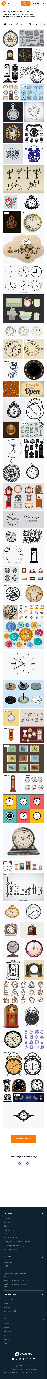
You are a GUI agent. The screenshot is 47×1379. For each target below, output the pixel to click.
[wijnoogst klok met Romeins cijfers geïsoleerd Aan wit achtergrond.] (34, 349)
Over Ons (6, 1307)
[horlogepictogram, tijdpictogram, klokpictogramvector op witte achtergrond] (34, 555)
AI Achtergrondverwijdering (13, 1245)
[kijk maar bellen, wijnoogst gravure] (11, 470)
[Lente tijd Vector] (11, 202)
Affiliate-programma (10, 1270)
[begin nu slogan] (32, 536)
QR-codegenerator (10, 1249)
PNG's (22, 24)
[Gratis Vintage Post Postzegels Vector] (23, 758)
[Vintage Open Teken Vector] (32, 389)
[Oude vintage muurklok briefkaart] (34, 112)
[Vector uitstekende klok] (13, 555)
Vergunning (7, 1262)
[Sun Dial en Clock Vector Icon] (32, 717)
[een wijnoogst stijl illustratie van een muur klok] (7, 1085)
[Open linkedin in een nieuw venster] (20, 1359)
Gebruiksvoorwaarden (11, 1372)
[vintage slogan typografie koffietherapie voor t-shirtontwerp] (13, 133)
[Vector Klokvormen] (23, 279)
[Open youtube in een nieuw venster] (34, 1359)
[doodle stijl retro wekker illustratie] (35, 409)
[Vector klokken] (23, 808)
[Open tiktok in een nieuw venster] (27, 1359)
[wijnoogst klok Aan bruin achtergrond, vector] (13, 349)
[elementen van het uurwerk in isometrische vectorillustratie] (23, 249)
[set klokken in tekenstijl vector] (11, 92)
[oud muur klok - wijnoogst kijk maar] (14, 409)
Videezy (6, 1226)
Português (7, 1332)
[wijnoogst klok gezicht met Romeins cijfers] (33, 911)
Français (6, 1339)
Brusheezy (7, 1218)
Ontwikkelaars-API (10, 1238)
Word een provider (10, 1311)
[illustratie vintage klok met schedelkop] (12, 222)
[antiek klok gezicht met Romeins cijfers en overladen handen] (13, 1039)
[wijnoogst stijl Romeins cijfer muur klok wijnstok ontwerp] (11, 930)
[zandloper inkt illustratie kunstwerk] (13, 370)
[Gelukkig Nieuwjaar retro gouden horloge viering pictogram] (34, 594)
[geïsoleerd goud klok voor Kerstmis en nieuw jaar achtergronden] (32, 222)
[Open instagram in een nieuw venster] (16, 1359)
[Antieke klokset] (34, 448)
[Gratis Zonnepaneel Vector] (23, 694)
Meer (5, 1343)
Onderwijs (7, 1234)
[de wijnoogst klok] (13, 949)
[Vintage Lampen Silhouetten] (23, 179)
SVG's (10, 24)
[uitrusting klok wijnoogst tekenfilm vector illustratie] (10, 55)
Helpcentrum (8, 1299)
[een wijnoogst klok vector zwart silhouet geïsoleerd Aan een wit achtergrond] (31, 202)
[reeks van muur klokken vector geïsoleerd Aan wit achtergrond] (11, 574)
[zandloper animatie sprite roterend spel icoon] (28, 1097)
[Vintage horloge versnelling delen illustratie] (11, 430)
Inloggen (36, 3)
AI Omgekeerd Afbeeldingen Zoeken (16, 1242)
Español (6, 1328)
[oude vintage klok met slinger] (13, 783)
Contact (6, 1303)
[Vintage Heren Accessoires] (31, 38)
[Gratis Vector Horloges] (32, 574)
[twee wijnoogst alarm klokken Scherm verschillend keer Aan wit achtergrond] (28, 1085)
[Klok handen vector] (23, 887)
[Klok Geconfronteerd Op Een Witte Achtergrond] (23, 664)
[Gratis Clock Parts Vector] (23, 635)
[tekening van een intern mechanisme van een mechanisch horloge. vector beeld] (10, 612)
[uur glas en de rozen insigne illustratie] (13, 154)
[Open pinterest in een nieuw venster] (23, 1359)
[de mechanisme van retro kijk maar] (13, 594)
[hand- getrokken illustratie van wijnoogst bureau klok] (32, 930)
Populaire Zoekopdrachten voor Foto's (17, 1280)
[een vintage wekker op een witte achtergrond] (7, 866)
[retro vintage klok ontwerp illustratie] (11, 536)
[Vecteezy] (3, 3)
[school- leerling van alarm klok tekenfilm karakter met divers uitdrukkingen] (34, 783)
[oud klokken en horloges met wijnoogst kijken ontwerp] (23, 331)
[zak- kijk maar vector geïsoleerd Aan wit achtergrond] (32, 470)
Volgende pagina (23, 1139)
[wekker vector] (23, 1064)
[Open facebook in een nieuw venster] (13, 1359)
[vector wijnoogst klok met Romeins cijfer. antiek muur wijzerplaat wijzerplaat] (34, 949)
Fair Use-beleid (36, 1372)
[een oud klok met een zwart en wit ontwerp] (7, 1097)
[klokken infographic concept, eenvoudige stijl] (34, 133)
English (6, 1324)
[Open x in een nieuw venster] (30, 1359)
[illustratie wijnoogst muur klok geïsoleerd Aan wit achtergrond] (11, 1016)
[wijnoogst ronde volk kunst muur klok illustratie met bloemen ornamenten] (10, 38)
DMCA (5, 1266)
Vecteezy (6, 1222)
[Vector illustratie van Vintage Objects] (23, 308)
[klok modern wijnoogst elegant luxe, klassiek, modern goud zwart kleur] (34, 370)
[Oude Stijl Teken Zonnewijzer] (32, 92)
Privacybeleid (25, 1372)
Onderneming (8, 1230)
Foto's (34, 24)
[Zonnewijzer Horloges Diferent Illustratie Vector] (32, 735)
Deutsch (6, 1335)
